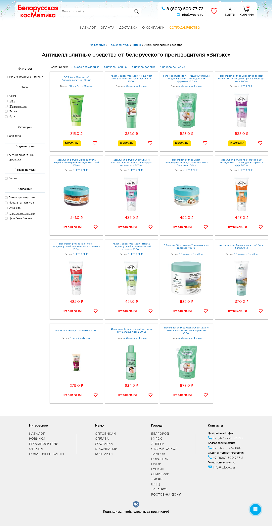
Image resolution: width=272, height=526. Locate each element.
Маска (13, 111)
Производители (43, 444)
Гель (12, 101)
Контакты (104, 454)
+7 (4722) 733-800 (226, 448)
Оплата (107, 27)
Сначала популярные (84, 67)
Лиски (157, 479)
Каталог (88, 27)
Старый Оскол (164, 449)
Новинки (37, 438)
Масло (13, 117)
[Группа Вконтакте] (136, 507)
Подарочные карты (46, 454)
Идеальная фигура (21, 203)
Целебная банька (20, 218)
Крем (12, 96)
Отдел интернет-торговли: (226, 453)
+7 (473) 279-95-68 (227, 438)
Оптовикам (105, 433)
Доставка (128, 27)
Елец (155, 484)
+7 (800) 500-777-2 (227, 458)
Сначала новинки (115, 67)
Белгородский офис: (221, 443)
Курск (156, 438)
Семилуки (160, 474)
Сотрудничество (184, 27)
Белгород (160, 433)
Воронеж (159, 459)
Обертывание (18, 106)
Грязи (156, 464)
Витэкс (13, 178)
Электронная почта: (221, 463)
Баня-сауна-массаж (22, 198)
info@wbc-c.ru (191, 15)
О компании (153, 27)
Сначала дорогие (144, 67)
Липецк (157, 444)
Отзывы (36, 449)
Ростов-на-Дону (166, 494)
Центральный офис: (221, 433)
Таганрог (159, 489)
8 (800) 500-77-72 (184, 9)
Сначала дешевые (172, 67)
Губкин (157, 469)
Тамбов (158, 454)
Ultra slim (15, 208)
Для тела (15, 136)
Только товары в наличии (26, 77)
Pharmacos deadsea (22, 213)
